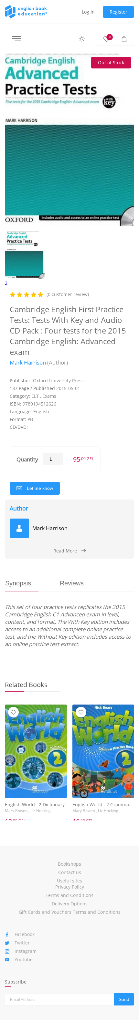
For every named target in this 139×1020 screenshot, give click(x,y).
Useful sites (69, 881)
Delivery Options (70, 904)
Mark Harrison (28, 362)
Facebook (25, 934)
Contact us (69, 872)
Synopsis (18, 583)
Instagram (26, 951)
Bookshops (69, 864)
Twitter (22, 943)
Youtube (24, 959)
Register (118, 12)
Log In (88, 12)
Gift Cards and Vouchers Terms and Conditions (70, 912)
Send (124, 999)
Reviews (72, 583)
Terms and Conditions (69, 895)
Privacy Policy (69, 887)
